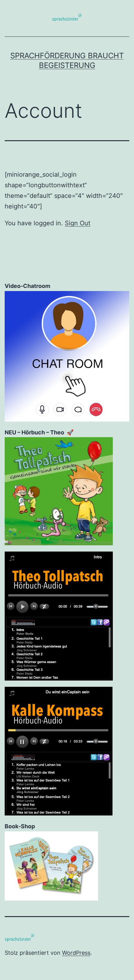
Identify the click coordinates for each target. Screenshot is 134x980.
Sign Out (77, 223)
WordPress (76, 952)
